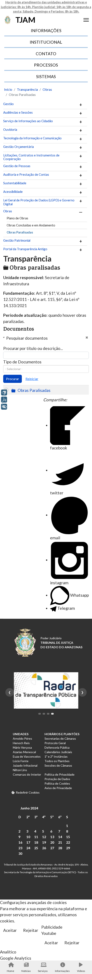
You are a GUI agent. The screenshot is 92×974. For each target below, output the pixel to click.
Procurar (12, 379)
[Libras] (4, 393)
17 (28, 842)
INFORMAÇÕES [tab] (46, 30)
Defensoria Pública (57, 747)
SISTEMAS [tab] (46, 76)
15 (68, 837)
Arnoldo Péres (22, 738)
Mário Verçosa (22, 747)
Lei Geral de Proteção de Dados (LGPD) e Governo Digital (38, 202)
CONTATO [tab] (46, 53)
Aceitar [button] (10, 930)
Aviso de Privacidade (58, 788)
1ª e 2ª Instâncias (56, 756)
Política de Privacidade (59, 774)
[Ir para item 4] (52, 714)
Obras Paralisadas (20, 232)
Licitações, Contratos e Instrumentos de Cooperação (31, 157)
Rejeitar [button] (30, 930)
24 (28, 848)
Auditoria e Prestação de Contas (26, 174)
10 (28, 837)
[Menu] (86, 20)
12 (44, 837)
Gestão (8, 104)
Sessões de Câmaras (58, 765)
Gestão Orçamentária (18, 147)
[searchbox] (46, 369)
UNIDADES (20, 734)
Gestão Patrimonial (16, 240)
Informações (62, 971)
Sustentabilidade (14, 183)
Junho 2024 (29, 808)
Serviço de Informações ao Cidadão (28, 121)
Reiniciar (31, 379)
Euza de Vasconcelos (27, 756)
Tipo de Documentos (22, 361)
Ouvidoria (10, 129)
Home (10, 971)
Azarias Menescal (24, 752)
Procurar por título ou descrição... (33, 348)
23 (20, 848)
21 (60, 842)
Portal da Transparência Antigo (25, 249)
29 (68, 848)
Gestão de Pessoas (16, 166)
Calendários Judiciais (58, 752)
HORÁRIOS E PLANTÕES (62, 734)
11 (36, 837)
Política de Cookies (57, 783)
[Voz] (4, 400)
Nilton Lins (20, 770)
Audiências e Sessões (18, 112)
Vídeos (81, 971)
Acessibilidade (13, 191)
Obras (7, 211)
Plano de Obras (17, 218)
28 (60, 848)
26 (44, 848)
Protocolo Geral (55, 743)
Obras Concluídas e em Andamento (31, 225)
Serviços (43, 971)
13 (52, 837)
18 (36, 842)
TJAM (25, 19)
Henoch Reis (21, 743)
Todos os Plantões (57, 761)
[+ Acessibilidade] (4, 407)
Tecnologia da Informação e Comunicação (32, 138)
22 (68, 842)
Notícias (26, 971)
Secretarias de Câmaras (60, 738)
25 (36, 848)
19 (44, 842)
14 (60, 837)
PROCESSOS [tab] (46, 64)
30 (20, 853)
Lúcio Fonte (20, 761)
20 (52, 842)
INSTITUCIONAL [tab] (46, 42)
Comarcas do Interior (27, 774)
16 (20, 842)
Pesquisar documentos (27, 338)
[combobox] (46, 369)
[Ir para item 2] (44, 714)
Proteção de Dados (57, 779)
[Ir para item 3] (48, 714)
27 (52, 848)
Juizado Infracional (25, 765)
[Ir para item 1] (39, 714)
